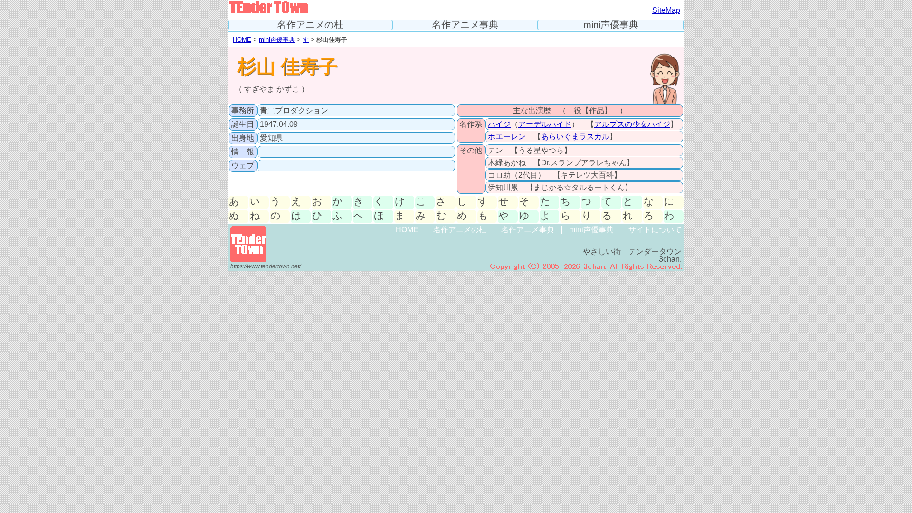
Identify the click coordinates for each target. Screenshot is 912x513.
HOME (242, 39)
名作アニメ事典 (465, 25)
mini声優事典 (610, 25)
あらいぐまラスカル (575, 137)
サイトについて (655, 230)
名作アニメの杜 (310, 25)
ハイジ (499, 124)
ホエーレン (507, 137)
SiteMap (666, 10)
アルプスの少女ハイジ (632, 124)
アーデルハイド (544, 124)
